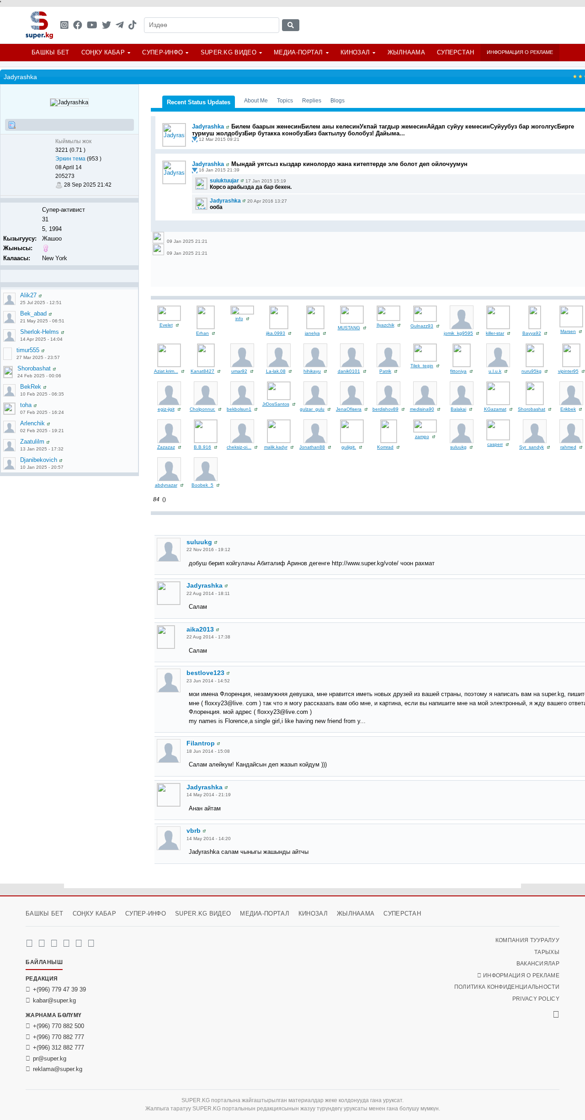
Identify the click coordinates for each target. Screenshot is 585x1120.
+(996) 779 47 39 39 (59, 989)
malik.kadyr (275, 447)
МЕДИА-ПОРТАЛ (298, 52)
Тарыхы (546, 952)
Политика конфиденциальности (506, 987)
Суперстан (455, 52)
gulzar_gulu (312, 409)
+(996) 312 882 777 (58, 1047)
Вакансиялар (537, 963)
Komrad (385, 447)
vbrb (193, 830)
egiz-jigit (166, 409)
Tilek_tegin (421, 365)
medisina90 (422, 409)
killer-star (495, 333)
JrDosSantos (275, 404)
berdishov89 (385, 409)
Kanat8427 (202, 371)
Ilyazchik (385, 324)
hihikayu (312, 371)
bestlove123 (205, 672)
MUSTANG (349, 327)
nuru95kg (531, 371)
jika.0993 (275, 333)
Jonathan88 (312, 447)
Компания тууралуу (527, 940)
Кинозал (355, 52)
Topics (285, 100)
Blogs (337, 100)
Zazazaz (166, 447)
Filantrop (200, 743)
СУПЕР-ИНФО (162, 52)
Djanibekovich (38, 459)
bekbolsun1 (239, 409)
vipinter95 (568, 371)
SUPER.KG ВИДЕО (228, 52)
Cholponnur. (202, 409)
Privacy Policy (535, 999)
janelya (312, 333)
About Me (256, 100)
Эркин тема (70, 158)
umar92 (239, 371)
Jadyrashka (208, 126)
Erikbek (568, 409)
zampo (422, 436)
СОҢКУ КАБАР (103, 52)
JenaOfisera (349, 409)
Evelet (166, 324)
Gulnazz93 (421, 325)
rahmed (568, 447)
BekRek (30, 386)
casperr (495, 444)
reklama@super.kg (57, 1069)
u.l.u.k (495, 371)
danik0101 (349, 371)
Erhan (202, 333)
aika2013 (200, 629)
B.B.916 (202, 447)
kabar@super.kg (54, 1000)
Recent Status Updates (198, 102)
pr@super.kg (49, 1058)
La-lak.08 (276, 371)
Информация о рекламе (520, 52)
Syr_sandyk (531, 447)
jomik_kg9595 (458, 333)
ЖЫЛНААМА (406, 52)
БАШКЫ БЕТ (50, 52)
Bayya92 (531, 333)
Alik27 (28, 295)
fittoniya (458, 371)
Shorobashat (34, 368)
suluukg (458, 447)
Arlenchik (32, 423)
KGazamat (495, 409)
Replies (311, 100)
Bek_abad (33, 313)
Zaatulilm (32, 441)
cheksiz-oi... (239, 447)
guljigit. (348, 447)
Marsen (568, 331)
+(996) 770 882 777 (58, 1037)
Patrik (385, 371)
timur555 (27, 350)
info (239, 318)
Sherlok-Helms (39, 331)
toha (26, 405)
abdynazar (166, 485)
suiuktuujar (224, 180)
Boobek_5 (202, 485)
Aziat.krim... (166, 371)
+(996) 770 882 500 (58, 1026)
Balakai (458, 409)
